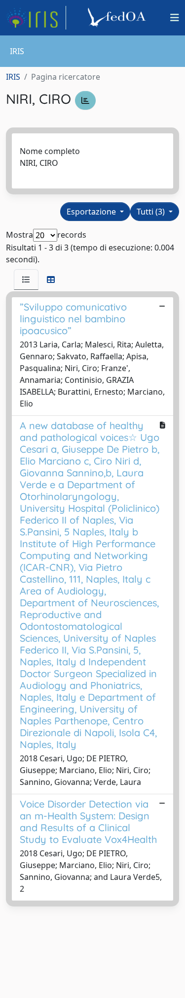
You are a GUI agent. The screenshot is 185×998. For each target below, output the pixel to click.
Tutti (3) (152, 211)
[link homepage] (36, 18)
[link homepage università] (118, 18)
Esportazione (92, 211)
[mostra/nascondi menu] (174, 18)
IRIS (13, 76)
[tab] (26, 279)
